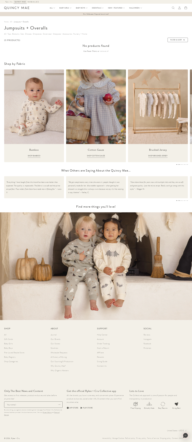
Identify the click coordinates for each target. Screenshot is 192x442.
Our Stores (55, 344)
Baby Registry (10, 357)
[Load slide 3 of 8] (180, 164)
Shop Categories (11, 361)
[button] (52, 8)
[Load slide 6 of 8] (184, 164)
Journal (54, 335)
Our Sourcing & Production (62, 361)
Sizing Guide (102, 361)
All (5, 335)
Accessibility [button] (106, 438)
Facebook (147, 344)
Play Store (88, 408)
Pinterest (147, 348)
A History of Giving (59, 357)
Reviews (147, 335)
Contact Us (101, 366)
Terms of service (153, 438)
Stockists (54, 348)
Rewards (100, 357)
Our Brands (55, 339)
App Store (73, 408)
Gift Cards (8, 339)
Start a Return (103, 348)
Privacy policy (141, 438)
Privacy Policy (47, 412)
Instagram (148, 339)
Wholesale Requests (59, 352)
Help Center (102, 335)
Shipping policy (165, 438)
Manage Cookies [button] (118, 438)
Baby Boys (8, 348)
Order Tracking (103, 344)
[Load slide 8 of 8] (187, 164)
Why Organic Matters (60, 370)
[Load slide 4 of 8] (181, 164)
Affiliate (100, 352)
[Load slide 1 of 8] (176, 164)
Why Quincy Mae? (58, 366)
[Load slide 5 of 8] (183, 164)
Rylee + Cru (15, 438)
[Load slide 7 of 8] (186, 164)
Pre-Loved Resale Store (14, 352)
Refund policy (130, 438)
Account (100, 339)
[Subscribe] (59, 404)
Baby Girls (8, 344)
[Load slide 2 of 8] (178, 164)
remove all (104, 51)
